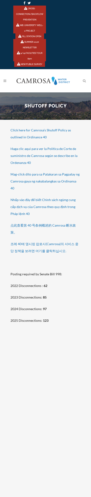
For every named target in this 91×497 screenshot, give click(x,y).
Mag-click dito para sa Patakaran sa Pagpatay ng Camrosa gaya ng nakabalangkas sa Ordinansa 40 (45, 181)
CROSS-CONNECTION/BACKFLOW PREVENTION (29, 14)
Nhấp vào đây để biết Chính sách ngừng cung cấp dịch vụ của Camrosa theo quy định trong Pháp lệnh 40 (43, 207)
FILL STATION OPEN (31, 36)
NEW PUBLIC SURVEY (31, 64)
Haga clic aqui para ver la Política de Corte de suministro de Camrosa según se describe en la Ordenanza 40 (43, 156)
